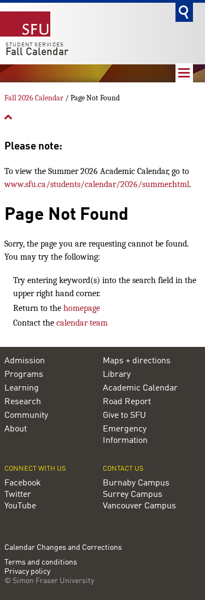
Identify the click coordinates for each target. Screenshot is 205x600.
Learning (21, 388)
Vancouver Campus (139, 506)
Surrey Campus (132, 494)
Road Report (127, 402)
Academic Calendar (140, 388)
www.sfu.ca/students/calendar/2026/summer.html (96, 184)
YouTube (20, 506)
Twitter (17, 494)
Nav (184, 72)
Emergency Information (125, 435)
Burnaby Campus (136, 483)
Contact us (123, 468)
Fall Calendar (36, 52)
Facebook (22, 483)
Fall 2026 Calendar (33, 98)
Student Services (34, 44)
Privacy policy (27, 571)
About (15, 429)
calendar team (82, 323)
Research (22, 402)
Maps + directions (137, 361)
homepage (81, 308)
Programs (23, 374)
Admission (24, 361)
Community (26, 415)
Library (117, 374)
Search (184, 12)
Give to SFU (124, 415)
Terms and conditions (40, 562)
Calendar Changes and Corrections (63, 547)
